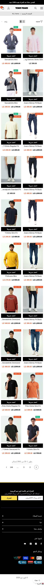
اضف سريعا (33, 56)
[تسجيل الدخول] (8, 8)
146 (11, 467)
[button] (23, 21)
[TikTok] (31, 544)
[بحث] (35, 8)
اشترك (9, 498)
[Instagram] (36, 544)
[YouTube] (25, 544)
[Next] (6, 467)
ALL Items (15, 14)
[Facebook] (41, 544)
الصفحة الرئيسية (27, 14)
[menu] (41, 8)
